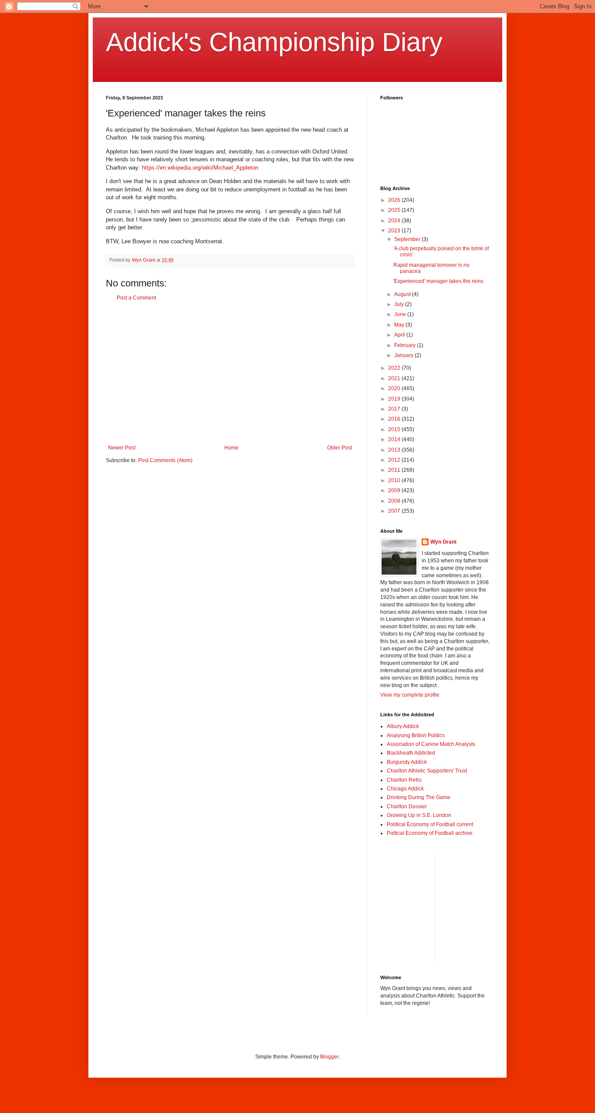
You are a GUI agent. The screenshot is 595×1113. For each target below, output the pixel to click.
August (403, 294)
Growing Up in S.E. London (419, 815)
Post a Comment (136, 298)
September (408, 239)
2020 (395, 388)
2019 (395, 399)
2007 (395, 511)
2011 (395, 470)
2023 (395, 231)
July (399, 304)
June (400, 314)
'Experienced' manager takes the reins (438, 281)
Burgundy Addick (407, 762)
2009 (395, 490)
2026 (395, 200)
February (405, 345)
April (400, 335)
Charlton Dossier (407, 806)
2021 (395, 378)
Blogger (329, 1057)
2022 (395, 368)
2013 (395, 450)
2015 (395, 429)
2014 (395, 439)
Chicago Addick (405, 789)
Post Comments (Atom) (165, 460)
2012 (395, 460)
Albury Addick (403, 726)
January (404, 355)
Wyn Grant (443, 542)
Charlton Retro (404, 780)
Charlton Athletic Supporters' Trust (427, 771)
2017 (395, 409)
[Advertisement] (230, 373)
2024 (395, 221)
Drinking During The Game (418, 797)
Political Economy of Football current (430, 824)
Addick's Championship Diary (274, 42)
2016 (395, 419)
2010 (395, 480)
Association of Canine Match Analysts (431, 744)
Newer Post (121, 448)
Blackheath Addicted (411, 753)
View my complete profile (409, 695)
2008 (395, 501)
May (400, 325)
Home (231, 448)
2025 (395, 210)
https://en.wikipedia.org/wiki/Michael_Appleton (200, 167)
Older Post (339, 448)
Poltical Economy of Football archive (430, 833)
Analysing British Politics (416, 735)
